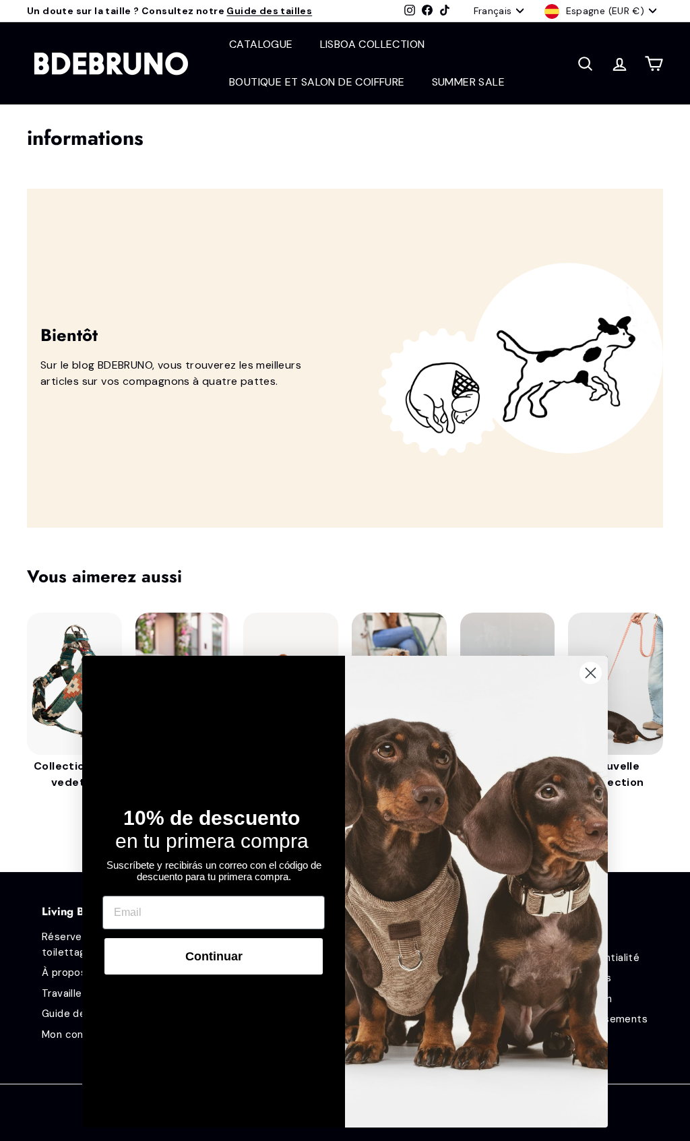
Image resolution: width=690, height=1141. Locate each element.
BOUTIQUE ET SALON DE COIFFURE (317, 82)
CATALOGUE (261, 44)
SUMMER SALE (468, 82)
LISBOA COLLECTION (372, 44)
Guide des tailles (269, 11)
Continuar (214, 956)
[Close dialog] (590, 673)
